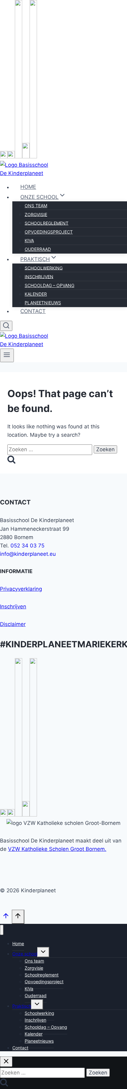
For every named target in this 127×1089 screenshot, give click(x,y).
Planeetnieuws (43, 302)
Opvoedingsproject (49, 231)
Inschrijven (13, 606)
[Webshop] (33, 156)
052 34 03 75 (27, 545)
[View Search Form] (6, 326)
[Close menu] (1, 930)
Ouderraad (38, 249)
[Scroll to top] (6, 918)
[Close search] (6, 1062)
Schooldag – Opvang (49, 285)
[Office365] (26, 156)
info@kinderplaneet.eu (28, 554)
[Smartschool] (18, 156)
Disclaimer (13, 624)
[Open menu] (7, 355)
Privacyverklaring (21, 589)
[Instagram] (11, 156)
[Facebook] (3, 156)
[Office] (26, 815)
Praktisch (21, 1006)
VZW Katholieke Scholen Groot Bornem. (57, 849)
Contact (33, 311)
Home (28, 187)
